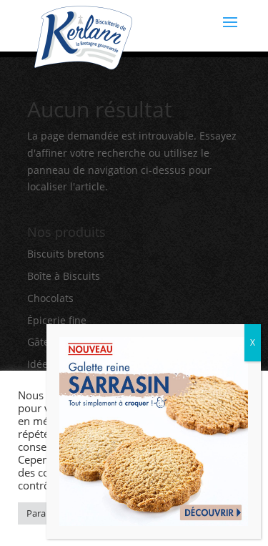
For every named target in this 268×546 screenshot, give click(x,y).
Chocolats (50, 298)
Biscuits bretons (65, 253)
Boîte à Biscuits (63, 276)
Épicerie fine (56, 320)
